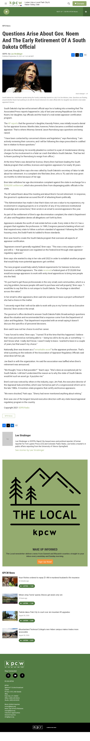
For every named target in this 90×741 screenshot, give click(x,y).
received (47, 270)
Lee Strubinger (16, 54)
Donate (80, 3)
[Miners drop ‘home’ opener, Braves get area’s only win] (10, 599)
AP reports (13, 123)
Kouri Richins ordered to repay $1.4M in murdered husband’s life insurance (49, 578)
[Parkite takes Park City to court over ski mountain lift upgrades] (10, 616)
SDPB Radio (24, 407)
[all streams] (86, 11)
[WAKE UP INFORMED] (45, 502)
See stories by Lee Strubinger (29, 450)
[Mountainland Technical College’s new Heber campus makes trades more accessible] (10, 633)
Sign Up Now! (45, 561)
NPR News (6, 26)
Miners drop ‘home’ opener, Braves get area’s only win (40, 595)
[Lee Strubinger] (7, 439)
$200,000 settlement (13, 185)
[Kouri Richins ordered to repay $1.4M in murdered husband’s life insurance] (10, 581)
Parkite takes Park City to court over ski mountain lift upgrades (44, 612)
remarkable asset (43, 349)
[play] (6, 11)
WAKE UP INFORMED (45, 549)
